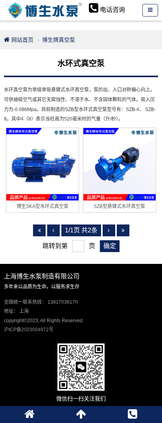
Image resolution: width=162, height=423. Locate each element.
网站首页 (21, 40)
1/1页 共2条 (81, 230)
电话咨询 (112, 9)
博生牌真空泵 (58, 40)
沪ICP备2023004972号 (28, 329)
